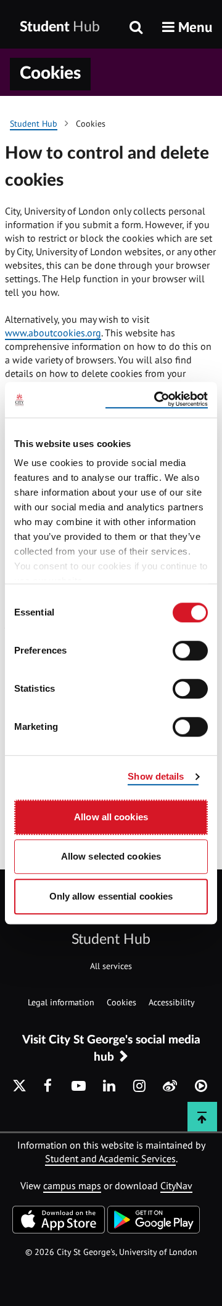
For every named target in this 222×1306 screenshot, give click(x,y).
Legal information (61, 1002)
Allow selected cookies (111, 856)
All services (111, 966)
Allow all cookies (111, 817)
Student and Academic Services (110, 1158)
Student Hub (111, 939)
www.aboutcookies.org (53, 332)
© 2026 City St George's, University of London (111, 1251)
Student (60, 27)
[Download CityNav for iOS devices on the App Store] (58, 1230)
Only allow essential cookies (111, 896)
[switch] (190, 650)
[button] (187, 27)
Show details (156, 776)
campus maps (72, 1185)
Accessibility (172, 1002)
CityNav (176, 1185)
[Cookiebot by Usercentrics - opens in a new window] (156, 399)
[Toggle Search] (136, 28)
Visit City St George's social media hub (111, 1048)
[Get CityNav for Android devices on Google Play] (153, 1230)
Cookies (121, 1002)
